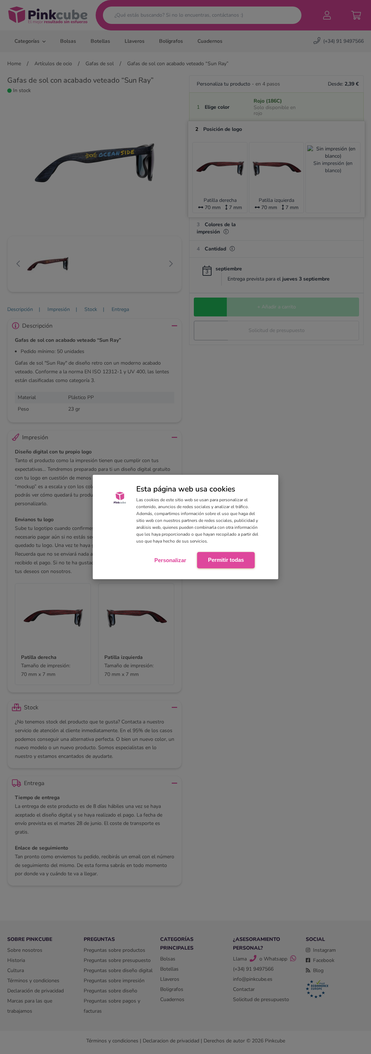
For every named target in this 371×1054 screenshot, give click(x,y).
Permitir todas (226, 560)
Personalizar (170, 560)
